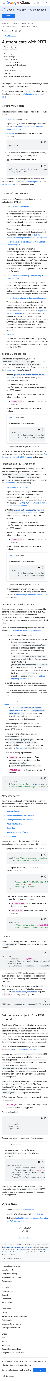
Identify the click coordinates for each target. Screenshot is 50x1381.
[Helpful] (16, 31)
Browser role (10, 370)
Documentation (14, 23)
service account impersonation (31, 181)
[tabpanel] (27, 432)
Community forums (9, 1291)
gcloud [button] (6, 702)
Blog (3, 1338)
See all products (8, 1270)
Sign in (44, 3)
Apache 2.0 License (21, 1249)
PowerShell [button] (20, 417)
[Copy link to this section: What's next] (19, 1204)
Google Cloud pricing (9, 1274)
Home (4, 23)
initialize (12, 133)
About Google (7, 1361)
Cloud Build (11, 836)
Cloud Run (11, 828)
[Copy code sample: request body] (45, 1118)
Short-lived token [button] (21, 702)
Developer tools (27, 23)
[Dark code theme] (41, 142)
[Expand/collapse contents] (14, 54)
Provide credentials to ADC (18, 487)
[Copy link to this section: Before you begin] (26, 106)
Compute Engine (13, 811)
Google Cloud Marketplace (11, 1277)
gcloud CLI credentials (19, 207)
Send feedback (11, 36)
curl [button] (10, 417)
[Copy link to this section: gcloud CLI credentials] (28, 354)
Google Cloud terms (39, 1361)
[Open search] (33, 2)
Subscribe (40, 1370)
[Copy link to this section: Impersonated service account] (37, 604)
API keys (10, 334)
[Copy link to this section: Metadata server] (22, 796)
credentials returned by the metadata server (27, 298)
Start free (9, 16)
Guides (35, 26)
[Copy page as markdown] (12, 47)
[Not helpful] (19, 31)
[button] (27, 159)
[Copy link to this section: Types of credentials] (30, 193)
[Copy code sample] (45, 142)
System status (7, 1302)
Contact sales (7, 1281)
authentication (28, 1210)
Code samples (7, 1320)
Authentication (38, 9)
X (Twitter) (6, 1345)
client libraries (37, 1214)
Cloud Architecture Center (11, 1324)
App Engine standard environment (20, 815)
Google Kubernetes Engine (17, 832)
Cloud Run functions (15, 824)
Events (4, 1342)
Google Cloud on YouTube (11, 1349)
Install (9, 119)
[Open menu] (3, 3)
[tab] (10, 417)
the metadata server (10, 184)
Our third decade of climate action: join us (18, 1365)
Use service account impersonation (27, 630)
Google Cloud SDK (16, 9)
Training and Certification (11, 1328)
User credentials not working (26, 1049)
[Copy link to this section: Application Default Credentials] (37, 464)
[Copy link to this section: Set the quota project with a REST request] (14, 1019)
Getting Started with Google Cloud (14, 1316)
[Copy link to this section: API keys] (13, 936)
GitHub (4, 1313)
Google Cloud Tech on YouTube (13, 1353)
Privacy (16, 1361)
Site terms (25, 1361)
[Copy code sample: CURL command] (42, 429)
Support (5, 1295)
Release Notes (7, 1299)
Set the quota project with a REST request (31, 594)
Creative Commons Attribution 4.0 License (18, 1247)
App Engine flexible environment (20, 820)
